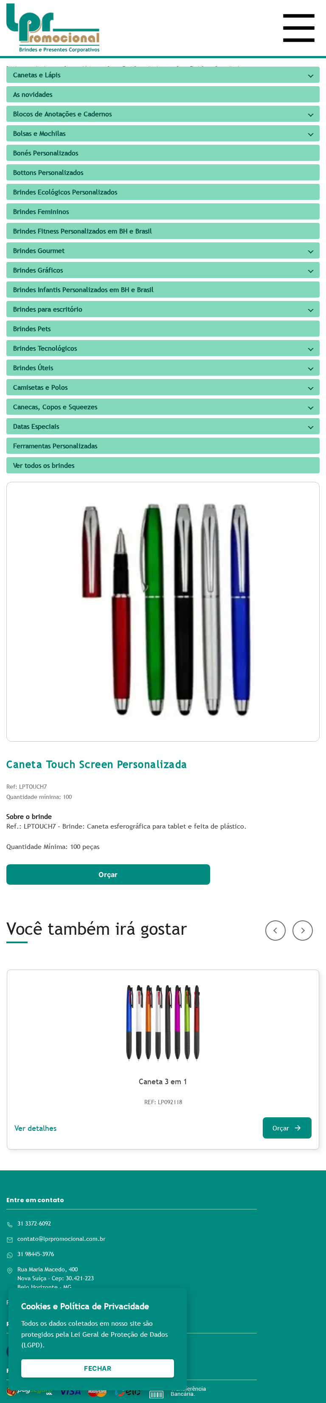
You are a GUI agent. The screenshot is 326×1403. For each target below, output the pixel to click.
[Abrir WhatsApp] (305, 1382)
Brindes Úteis (33, 367)
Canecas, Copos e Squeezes (55, 406)
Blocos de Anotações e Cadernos (62, 113)
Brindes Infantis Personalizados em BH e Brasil (83, 289)
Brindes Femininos (41, 211)
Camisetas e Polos (40, 387)
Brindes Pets (32, 328)
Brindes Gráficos (38, 270)
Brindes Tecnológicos (45, 348)
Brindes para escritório (47, 309)
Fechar (97, 1368)
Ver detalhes (35, 1128)
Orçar (108, 874)
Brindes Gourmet (39, 250)
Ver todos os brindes (43, 465)
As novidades (32, 94)
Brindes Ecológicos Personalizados (65, 191)
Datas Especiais (36, 426)
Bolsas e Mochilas (39, 133)
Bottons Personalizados (48, 172)
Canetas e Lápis (36, 74)
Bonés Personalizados (45, 152)
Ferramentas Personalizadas (55, 445)
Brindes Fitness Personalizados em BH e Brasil (82, 231)
